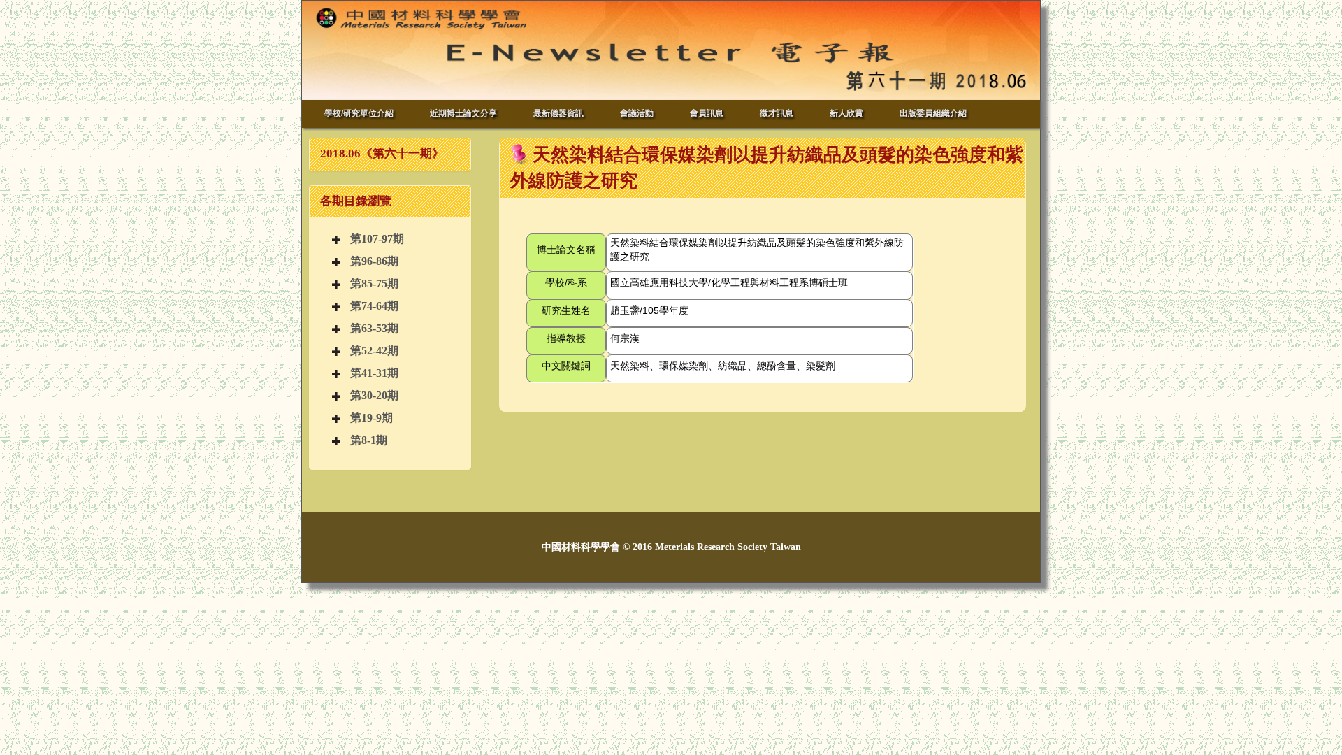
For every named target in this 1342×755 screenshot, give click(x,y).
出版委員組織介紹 (933, 113)
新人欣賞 (846, 113)
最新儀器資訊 (558, 113)
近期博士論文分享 (463, 113)
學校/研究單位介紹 (359, 113)
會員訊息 (706, 113)
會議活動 (637, 113)
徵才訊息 (776, 113)
